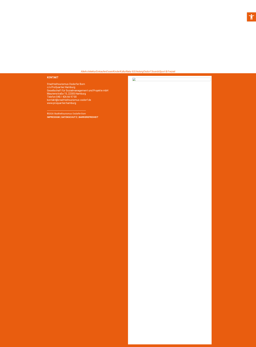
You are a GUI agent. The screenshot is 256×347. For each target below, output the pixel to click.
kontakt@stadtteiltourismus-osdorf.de (69, 100)
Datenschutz (69, 117)
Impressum (53, 117)
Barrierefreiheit (88, 117)
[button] (251, 16)
